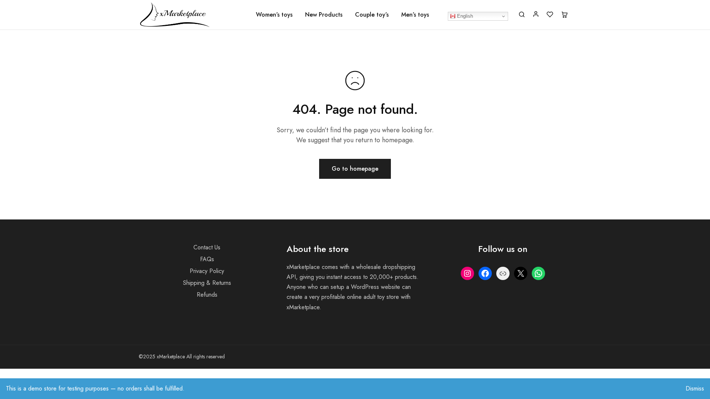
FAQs (207, 259)
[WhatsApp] (538, 273)
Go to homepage (355, 168)
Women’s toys (274, 15)
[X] (520, 273)
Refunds (207, 294)
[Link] (503, 273)
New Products (323, 15)
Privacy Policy (207, 271)
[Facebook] (485, 273)
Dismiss (695, 388)
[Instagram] (467, 273)
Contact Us (206, 247)
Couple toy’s (372, 15)
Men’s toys (415, 15)
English (464, 16)
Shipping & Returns (207, 283)
